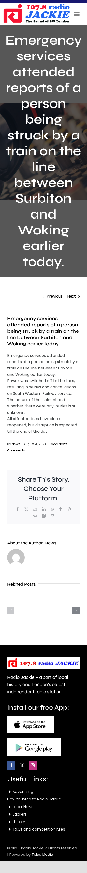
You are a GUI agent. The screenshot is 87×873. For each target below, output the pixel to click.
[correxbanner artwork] (36, 6)
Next (71, 296)
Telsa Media (42, 854)
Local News (58, 444)
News (16, 444)
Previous (55, 296)
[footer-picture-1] (30, 717)
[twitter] (22, 765)
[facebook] (11, 765)
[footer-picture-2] (34, 740)
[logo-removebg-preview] (43, 659)
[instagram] (33, 765)
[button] (10, 610)
